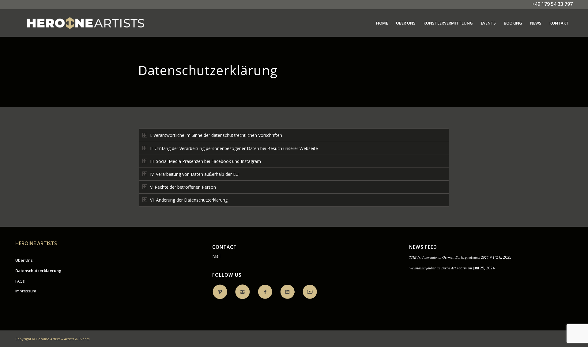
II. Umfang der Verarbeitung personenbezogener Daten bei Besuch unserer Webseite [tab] (234, 148)
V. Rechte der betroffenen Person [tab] (183, 187)
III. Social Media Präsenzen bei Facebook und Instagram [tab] (205, 161)
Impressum (25, 291)
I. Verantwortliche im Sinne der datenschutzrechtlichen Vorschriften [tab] (216, 135)
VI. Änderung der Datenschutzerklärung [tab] (189, 200)
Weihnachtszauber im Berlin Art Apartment (440, 267)
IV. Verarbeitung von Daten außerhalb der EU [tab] (194, 174)
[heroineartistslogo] (85, 23)
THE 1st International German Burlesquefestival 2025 (448, 257)
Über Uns (24, 260)
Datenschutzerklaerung (38, 270)
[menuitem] (382, 23)
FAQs (20, 281)
